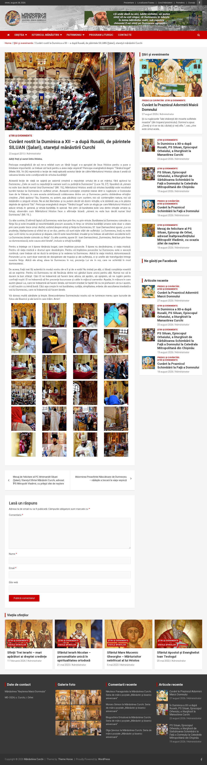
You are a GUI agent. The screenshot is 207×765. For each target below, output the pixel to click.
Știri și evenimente (155, 54)
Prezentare (129, 2)
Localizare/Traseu (145, 2)
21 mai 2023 (63, 665)
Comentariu (16, 514)
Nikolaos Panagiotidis (117, 691)
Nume (13, 553)
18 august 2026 (165, 215)
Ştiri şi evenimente (20, 135)
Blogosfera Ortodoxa (117, 717)
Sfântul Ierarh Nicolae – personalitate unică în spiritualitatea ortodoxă (74, 656)
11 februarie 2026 (16, 661)
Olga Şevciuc (113, 730)
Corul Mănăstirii (165, 2)
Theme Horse (65, 759)
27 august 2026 (150, 114)
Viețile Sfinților (17, 645)
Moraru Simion (113, 704)
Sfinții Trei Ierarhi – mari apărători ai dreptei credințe (27, 654)
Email (12, 568)
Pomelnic (180, 2)
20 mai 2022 (163, 661)
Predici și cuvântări (153, 100)
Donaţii (191, 2)
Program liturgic (101, 34)
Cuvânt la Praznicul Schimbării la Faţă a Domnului (178, 209)
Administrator (34, 153)
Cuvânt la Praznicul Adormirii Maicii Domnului (177, 294)
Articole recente (156, 281)
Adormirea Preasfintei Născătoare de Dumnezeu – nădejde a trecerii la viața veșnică (101, 478)
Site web (13, 582)
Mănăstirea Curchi (33, 759)
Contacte (124, 34)
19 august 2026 (165, 191)
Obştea (19, 34)
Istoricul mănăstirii (45, 34)
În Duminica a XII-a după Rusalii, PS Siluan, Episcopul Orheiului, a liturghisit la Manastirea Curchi (177, 149)
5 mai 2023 (112, 665)
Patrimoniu (74, 34)
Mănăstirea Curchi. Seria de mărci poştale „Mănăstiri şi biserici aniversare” (129, 695)
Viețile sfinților (18, 615)
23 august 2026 (165, 159)
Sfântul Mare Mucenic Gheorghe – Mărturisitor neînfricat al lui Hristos (124, 656)
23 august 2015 (17, 153)
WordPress (104, 759)
